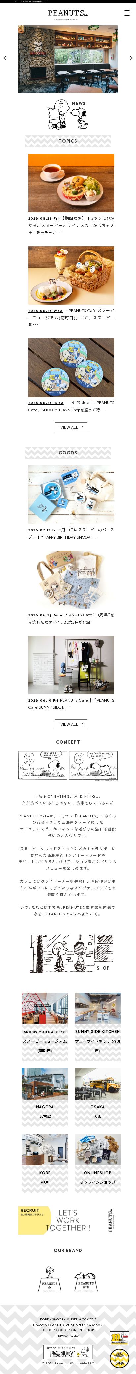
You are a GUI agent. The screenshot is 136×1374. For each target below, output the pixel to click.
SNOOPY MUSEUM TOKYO (73, 1319)
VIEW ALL (69, 427)
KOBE (44, 1319)
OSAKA (94, 1324)
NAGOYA (40, 1324)
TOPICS (46, 1330)
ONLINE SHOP (82, 1330)
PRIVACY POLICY (68, 1335)
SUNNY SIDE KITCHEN (67, 1324)
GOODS (62, 1330)
